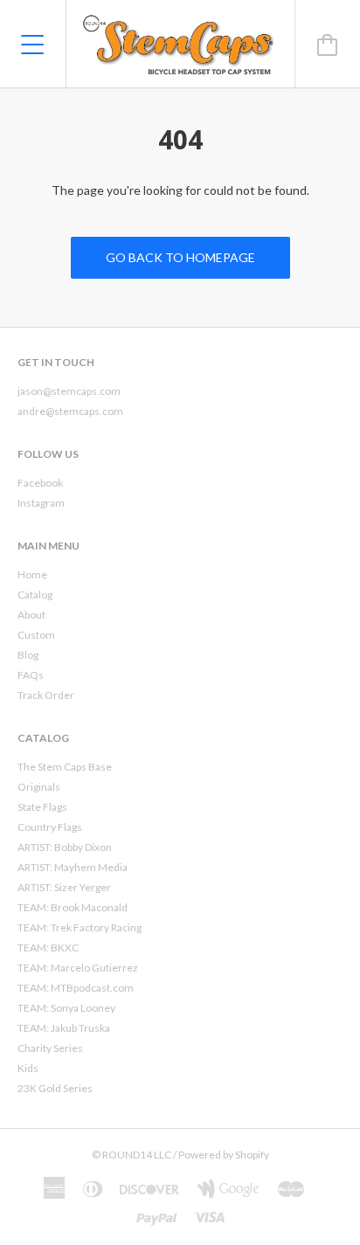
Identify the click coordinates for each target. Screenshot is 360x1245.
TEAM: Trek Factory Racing (79, 927)
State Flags (42, 806)
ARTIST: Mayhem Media (72, 867)
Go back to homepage (180, 257)
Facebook (40, 482)
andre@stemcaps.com (70, 411)
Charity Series (50, 1048)
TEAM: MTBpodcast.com (75, 987)
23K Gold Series (55, 1088)
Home (32, 574)
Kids (27, 1068)
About (31, 614)
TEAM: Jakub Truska (63, 1027)
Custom (36, 634)
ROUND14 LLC (136, 1154)
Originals (38, 786)
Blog (27, 654)
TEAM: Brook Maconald (72, 907)
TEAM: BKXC (48, 947)
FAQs (30, 674)
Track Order (45, 695)
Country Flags (49, 826)
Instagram (41, 502)
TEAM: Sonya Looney (66, 1007)
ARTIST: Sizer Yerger (64, 887)
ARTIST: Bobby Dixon (64, 847)
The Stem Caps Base (64, 766)
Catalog (34, 594)
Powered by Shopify (223, 1154)
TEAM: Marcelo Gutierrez (77, 967)
